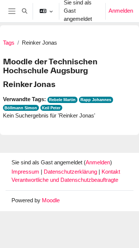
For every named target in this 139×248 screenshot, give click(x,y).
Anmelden (121, 11)
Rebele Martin (62, 99)
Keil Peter (51, 108)
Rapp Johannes (95, 99)
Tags (8, 43)
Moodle (51, 200)
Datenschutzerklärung (71, 172)
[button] (24, 11)
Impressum (26, 172)
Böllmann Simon (20, 108)
